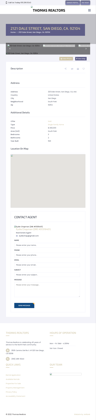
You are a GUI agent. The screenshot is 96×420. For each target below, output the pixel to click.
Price (13, 128)
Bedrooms (15, 134)
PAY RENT (85, 3)
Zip (12, 105)
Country (14, 95)
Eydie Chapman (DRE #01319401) (33, 229)
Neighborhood (17, 101)
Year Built (15, 141)
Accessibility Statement (15, 396)
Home (13, 32)
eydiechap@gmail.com (29, 236)
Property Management (15, 388)
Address (14, 92)
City (12, 98)
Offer (13, 121)
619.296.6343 (26, 2)
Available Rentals (13, 379)
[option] (24, 46)
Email (16, 260)
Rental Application (13, 375)
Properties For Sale (13, 383)
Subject (17, 270)
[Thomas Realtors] (48, 10)
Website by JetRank (82, 414)
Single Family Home (56, 124)
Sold (49, 121)
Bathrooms (15, 138)
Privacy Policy (11, 392)
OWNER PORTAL (73, 3)
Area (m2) (15, 131)
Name (16, 240)
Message (18, 280)
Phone (17, 250)
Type (13, 124)
